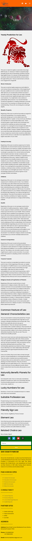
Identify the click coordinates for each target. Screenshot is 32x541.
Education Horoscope (10, 480)
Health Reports (8, 502)
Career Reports (8, 496)
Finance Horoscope (9, 482)
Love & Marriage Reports (11, 500)
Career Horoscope (9, 478)
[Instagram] (22, 438)
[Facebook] (9, 438)
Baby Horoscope (9, 486)
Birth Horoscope (8, 484)
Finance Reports (8, 498)
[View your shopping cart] (26, 3)
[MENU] (30, 3)
